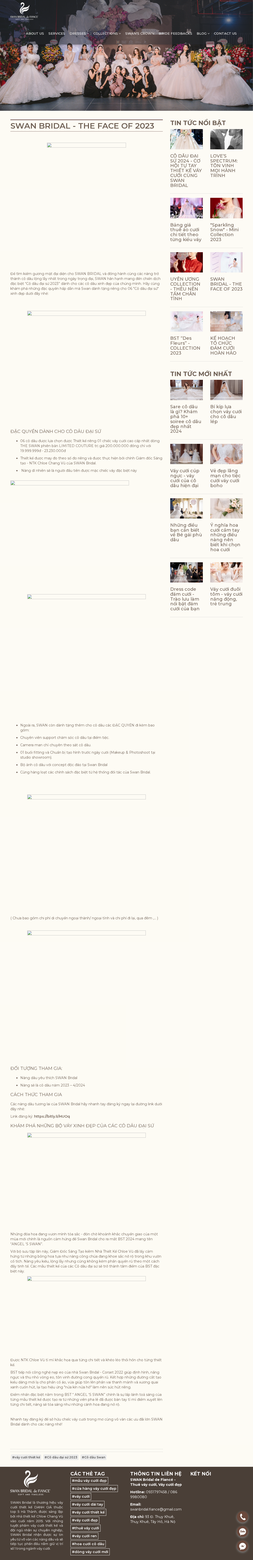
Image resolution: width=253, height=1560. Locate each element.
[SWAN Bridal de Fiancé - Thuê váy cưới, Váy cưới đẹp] (24, 11)
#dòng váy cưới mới (90, 1552)
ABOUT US (35, 33)
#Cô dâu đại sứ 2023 (60, 1457)
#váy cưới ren (84, 1536)
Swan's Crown (139, 33)
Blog (202, 33)
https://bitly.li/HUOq (52, 1116)
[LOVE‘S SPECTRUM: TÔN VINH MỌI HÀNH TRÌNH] (226, 139)
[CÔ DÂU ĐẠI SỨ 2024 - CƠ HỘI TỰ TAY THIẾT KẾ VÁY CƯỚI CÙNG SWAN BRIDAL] (186, 139)
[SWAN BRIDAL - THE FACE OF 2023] (226, 262)
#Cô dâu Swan (93, 1457)
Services (56, 33)
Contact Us (225, 33)
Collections (106, 33)
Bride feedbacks (175, 33)
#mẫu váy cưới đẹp (89, 1480)
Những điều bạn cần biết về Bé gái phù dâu (186, 532)
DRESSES (78, 33)
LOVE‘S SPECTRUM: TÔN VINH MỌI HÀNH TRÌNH (223, 165)
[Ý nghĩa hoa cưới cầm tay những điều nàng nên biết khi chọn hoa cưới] (226, 508)
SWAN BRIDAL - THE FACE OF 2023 (226, 284)
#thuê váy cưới (85, 1528)
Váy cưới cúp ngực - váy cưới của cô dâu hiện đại (184, 478)
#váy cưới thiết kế (26, 1457)
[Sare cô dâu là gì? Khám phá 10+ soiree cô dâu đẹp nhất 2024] (186, 390)
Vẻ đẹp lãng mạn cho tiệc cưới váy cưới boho (225, 478)
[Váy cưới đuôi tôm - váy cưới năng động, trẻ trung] (226, 572)
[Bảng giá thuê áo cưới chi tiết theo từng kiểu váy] (186, 208)
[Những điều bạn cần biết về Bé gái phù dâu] (186, 508)
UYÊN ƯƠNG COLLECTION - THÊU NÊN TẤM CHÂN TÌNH (185, 288)
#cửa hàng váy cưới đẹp (94, 1488)
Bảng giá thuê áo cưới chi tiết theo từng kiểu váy (185, 232)
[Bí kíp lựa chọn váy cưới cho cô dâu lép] (226, 390)
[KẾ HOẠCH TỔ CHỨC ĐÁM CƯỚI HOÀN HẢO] (226, 321)
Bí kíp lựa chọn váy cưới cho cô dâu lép (225, 414)
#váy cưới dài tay (87, 1504)
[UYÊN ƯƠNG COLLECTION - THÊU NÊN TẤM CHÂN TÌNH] (186, 262)
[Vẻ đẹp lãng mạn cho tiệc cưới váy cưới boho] (226, 454)
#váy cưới (81, 1496)
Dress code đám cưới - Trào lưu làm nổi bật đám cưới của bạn (185, 599)
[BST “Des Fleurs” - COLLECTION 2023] (186, 321)
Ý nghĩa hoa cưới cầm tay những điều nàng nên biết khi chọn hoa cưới (225, 537)
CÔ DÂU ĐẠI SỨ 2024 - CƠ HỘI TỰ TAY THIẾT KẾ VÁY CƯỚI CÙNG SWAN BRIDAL (186, 170)
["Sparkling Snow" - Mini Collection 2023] (226, 208)
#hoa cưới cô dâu (88, 1544)
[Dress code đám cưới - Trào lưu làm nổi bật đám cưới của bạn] (186, 572)
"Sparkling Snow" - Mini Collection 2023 (224, 232)
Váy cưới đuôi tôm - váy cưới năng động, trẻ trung (226, 597)
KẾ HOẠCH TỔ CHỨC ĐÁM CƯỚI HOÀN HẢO (223, 346)
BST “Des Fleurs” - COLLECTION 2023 (185, 346)
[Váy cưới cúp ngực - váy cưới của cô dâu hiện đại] (186, 454)
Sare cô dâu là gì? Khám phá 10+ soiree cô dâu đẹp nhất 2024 (185, 419)
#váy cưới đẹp (85, 1520)
